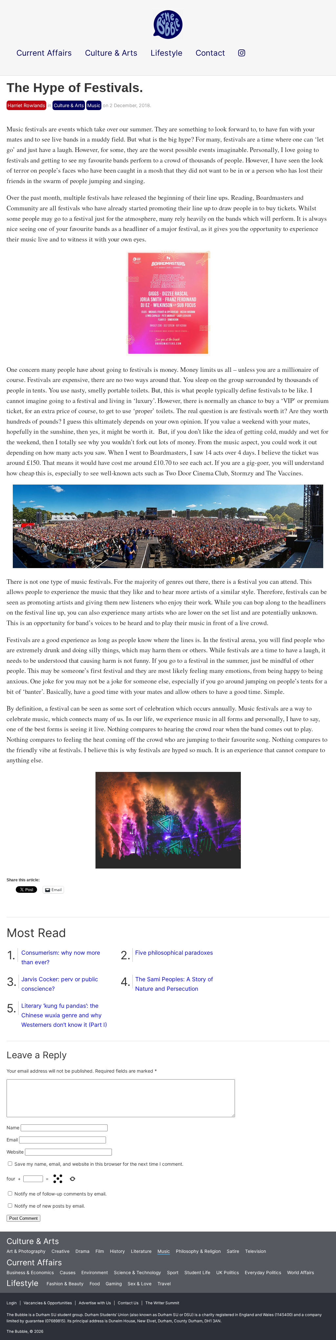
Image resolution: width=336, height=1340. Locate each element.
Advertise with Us (95, 1303)
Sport (172, 1272)
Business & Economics (30, 1272)
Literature (141, 1251)
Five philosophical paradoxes (174, 952)
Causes (67, 1272)
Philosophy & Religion (198, 1251)
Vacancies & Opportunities (48, 1303)
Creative (61, 1251)
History (117, 1251)
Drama (82, 1251)
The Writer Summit (162, 1303)
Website (15, 1152)
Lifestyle (22, 1283)
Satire (233, 1251)
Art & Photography (26, 1251)
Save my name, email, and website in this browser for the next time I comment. (98, 1164)
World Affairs (300, 1272)
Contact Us (128, 1303)
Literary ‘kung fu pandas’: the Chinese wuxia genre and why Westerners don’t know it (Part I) (64, 1015)
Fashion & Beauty (65, 1283)
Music (93, 105)
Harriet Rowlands (26, 105)
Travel (164, 1283)
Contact (210, 53)
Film (99, 1251)
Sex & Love (140, 1283)
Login (12, 1303)
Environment (94, 1272)
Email (12, 1139)
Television (255, 1251)
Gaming (114, 1283)
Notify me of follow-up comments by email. (60, 1193)
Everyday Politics (263, 1272)
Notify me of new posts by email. (49, 1206)
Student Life (197, 1272)
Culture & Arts (69, 105)
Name (13, 1127)
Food (95, 1283)
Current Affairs (34, 1262)
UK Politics (227, 1272)
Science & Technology (137, 1272)
